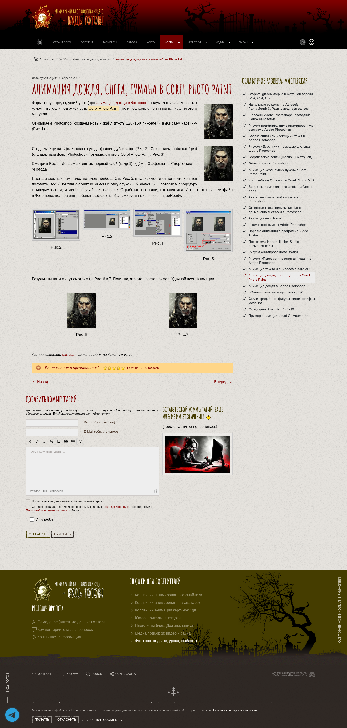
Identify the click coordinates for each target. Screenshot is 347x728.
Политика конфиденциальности (289, 703)
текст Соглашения (115, 506)
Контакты (45, 674)
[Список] (73, 441)
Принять (42, 719)
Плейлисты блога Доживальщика (164, 625)
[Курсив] (37, 441)
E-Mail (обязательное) (101, 431)
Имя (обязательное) (99, 422)
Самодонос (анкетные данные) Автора (72, 622)
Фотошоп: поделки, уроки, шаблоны (166, 641)
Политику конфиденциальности (234, 710)
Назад (42, 382)
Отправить (38, 534)
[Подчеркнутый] (44, 441)
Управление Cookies (99, 720)
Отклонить (66, 719)
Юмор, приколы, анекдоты (158, 618)
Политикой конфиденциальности (48, 510)
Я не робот (44, 519)
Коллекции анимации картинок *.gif (165, 610)
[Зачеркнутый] (51, 441)
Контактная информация (59, 637)
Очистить (62, 534)
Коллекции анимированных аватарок (167, 603)
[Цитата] (66, 441)
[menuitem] (40, 42)
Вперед (220, 382)
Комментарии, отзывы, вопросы (66, 630)
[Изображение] (58, 441)
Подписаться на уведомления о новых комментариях (68, 501)
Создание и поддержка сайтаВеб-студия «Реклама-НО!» (289, 674)
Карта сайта (125, 674)
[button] (302, 42)
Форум (72, 674)
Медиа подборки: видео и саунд (163, 633)
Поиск (96, 674)
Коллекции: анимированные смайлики (168, 595)
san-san (69, 354)
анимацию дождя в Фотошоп (121, 103)
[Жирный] (29, 441)
